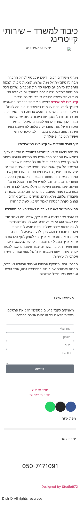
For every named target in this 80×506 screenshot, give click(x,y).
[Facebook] (71, 407)
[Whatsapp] (50, 407)
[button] (24, 4)
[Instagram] (60, 407)
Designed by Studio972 (59, 486)
